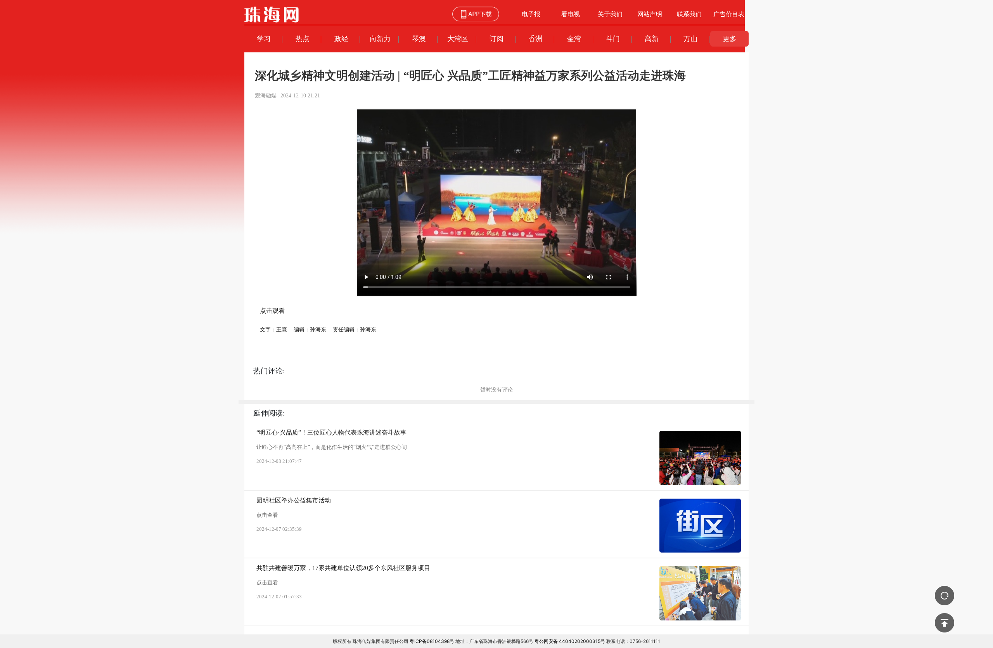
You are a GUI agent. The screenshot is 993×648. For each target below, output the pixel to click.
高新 (652, 39)
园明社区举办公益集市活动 (293, 500)
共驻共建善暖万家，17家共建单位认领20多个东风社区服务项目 (343, 568)
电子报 (531, 14)
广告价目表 (728, 14)
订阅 (496, 39)
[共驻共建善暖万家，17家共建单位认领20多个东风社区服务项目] (700, 593)
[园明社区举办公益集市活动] (700, 526)
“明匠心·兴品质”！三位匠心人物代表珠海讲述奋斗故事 (331, 432)
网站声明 (649, 14)
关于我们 (610, 14)
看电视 (570, 14)
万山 (690, 39)
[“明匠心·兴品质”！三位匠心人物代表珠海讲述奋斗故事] (700, 458)
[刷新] (944, 595)
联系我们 (689, 14)
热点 (303, 39)
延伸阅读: (269, 413)
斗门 (613, 39)
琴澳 (419, 39)
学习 (264, 39)
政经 (341, 39)
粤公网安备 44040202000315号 (570, 641)
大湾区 (457, 39)
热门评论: (269, 371)
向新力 (380, 39)
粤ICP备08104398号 (432, 641)
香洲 (535, 39)
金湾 (574, 39)
